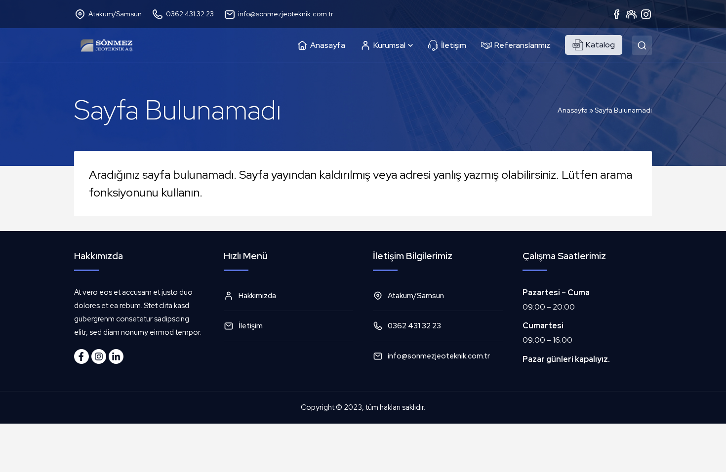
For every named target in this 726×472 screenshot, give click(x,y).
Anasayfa (573, 110)
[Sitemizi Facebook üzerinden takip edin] (81, 356)
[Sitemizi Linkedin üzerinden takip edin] (116, 356)
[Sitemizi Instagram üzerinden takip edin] (98, 356)
